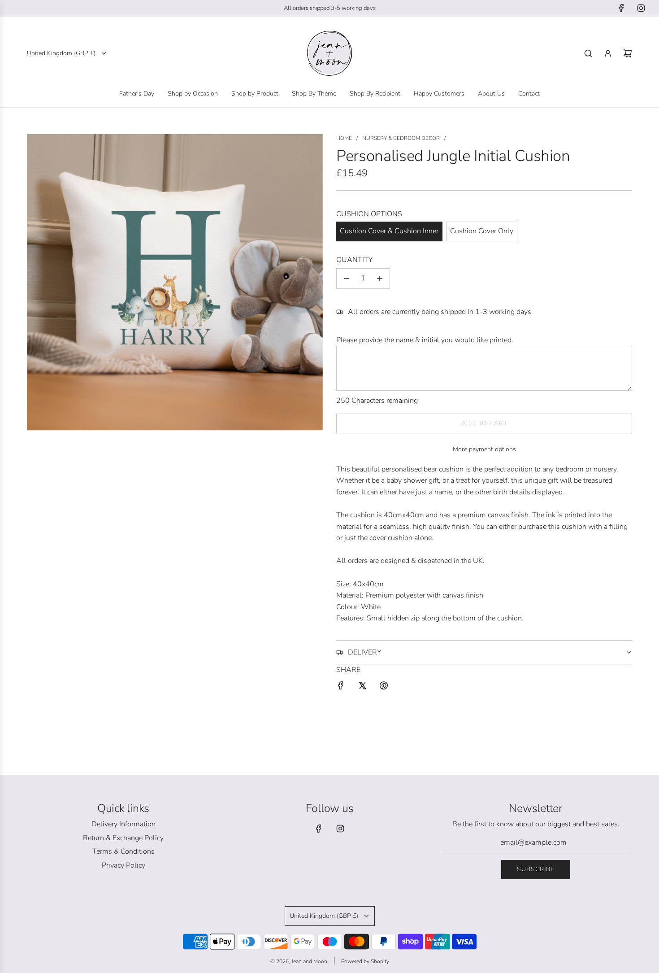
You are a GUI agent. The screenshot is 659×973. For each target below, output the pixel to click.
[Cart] (627, 53)
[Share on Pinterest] (384, 687)
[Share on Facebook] (341, 687)
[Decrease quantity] (346, 278)
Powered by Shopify (365, 961)
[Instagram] (641, 8)
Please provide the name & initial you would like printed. (424, 340)
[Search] (588, 53)
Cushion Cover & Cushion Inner (389, 231)
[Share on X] (362, 687)
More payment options (484, 449)
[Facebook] (621, 8)
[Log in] (608, 53)
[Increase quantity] (380, 278)
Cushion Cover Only (481, 231)
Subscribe (536, 869)
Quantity (354, 260)
